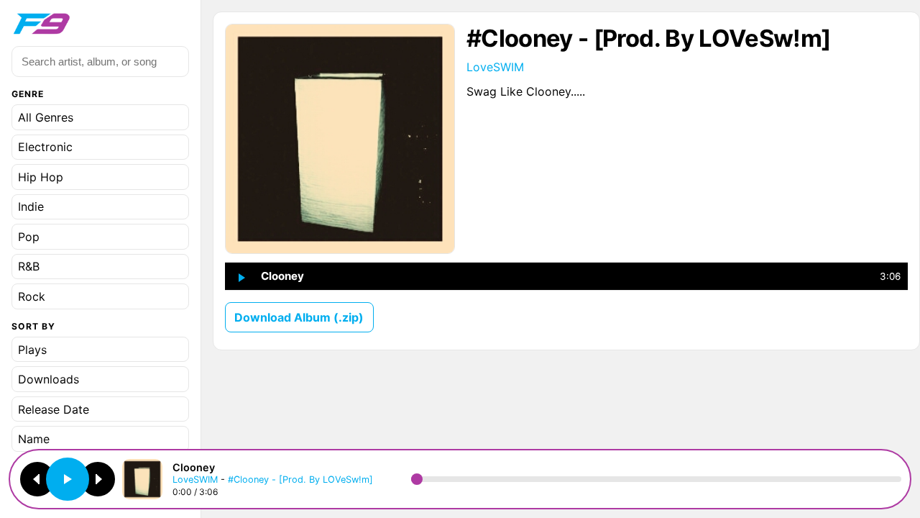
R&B (29, 266)
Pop (29, 237)
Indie (31, 206)
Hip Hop (40, 177)
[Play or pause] (67, 479)
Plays (32, 349)
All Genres (45, 117)
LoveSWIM (495, 67)
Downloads (48, 379)
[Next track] (97, 479)
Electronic (45, 147)
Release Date (53, 409)
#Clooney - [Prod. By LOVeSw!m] (300, 479)
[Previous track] (37, 479)
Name (34, 439)
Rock (31, 296)
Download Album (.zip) (299, 317)
